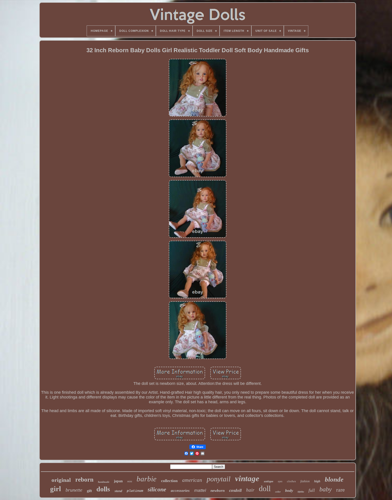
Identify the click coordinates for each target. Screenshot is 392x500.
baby (325, 489)
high (317, 481)
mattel (200, 490)
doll (265, 488)
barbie (147, 479)
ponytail (218, 479)
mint (129, 481)
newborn (218, 490)
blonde (334, 479)
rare (340, 490)
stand (118, 491)
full (312, 490)
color (278, 491)
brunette (74, 490)
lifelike (301, 491)
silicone (157, 489)
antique (268, 481)
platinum (135, 491)
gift (89, 491)
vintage (247, 478)
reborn (84, 479)
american (192, 480)
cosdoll (235, 490)
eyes (280, 481)
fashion (305, 481)
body (289, 490)
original (61, 480)
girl (55, 489)
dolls (103, 489)
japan (118, 481)
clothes (291, 481)
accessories (180, 490)
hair (250, 490)
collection (169, 480)
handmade (103, 481)
